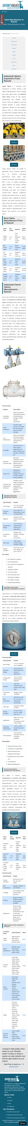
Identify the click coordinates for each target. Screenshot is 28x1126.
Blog (9, 1103)
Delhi (14, 65)
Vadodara (14, 48)
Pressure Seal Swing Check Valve (16, 1117)
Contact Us (11, 1106)
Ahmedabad (14, 44)
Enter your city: (6, 33)
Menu (5, 11)
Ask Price (14, 142)
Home (5, 24)
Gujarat (14, 38)
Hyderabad (14, 68)
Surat (14, 58)
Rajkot (14, 51)
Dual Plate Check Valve (13, 1111)
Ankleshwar (14, 62)
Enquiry (10, 1100)
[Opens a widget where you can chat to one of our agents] (23, 1123)
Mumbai (14, 55)
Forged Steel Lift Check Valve (14, 1114)
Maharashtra (14, 41)
